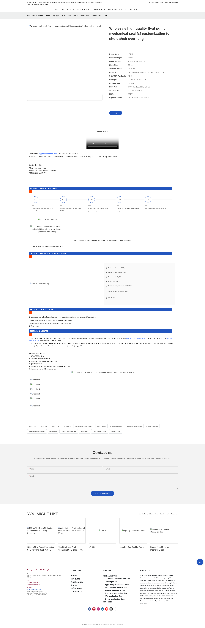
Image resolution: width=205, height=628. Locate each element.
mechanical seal (115, 431)
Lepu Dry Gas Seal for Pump (131, 547)
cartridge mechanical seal (68, 431)
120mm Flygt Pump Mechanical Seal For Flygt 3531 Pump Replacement (40, 548)
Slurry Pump (55, 426)
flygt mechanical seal (48, 154)
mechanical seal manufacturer (136, 338)
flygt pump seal (101, 426)
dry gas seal (67, 426)
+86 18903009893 (171, 2)
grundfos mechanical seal (134, 426)
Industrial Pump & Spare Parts (148, 514)
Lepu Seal (31, 15)
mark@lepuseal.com (34, 589)
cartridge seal (85, 431)
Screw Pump (32, 426)
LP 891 (92, 547)
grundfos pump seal (152, 426)
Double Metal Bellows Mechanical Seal (159, 548)
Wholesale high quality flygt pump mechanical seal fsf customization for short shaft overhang (72, 15)
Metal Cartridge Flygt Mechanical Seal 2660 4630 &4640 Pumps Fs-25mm (70, 548)
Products (174, 514)
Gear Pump (44, 426)
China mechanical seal (99, 431)
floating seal (164, 514)
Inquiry (115, 113)
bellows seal (53, 431)
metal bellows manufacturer (37, 431)
